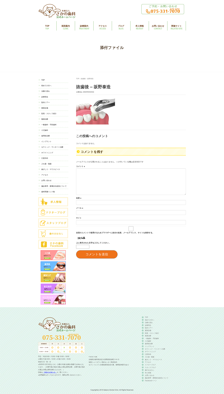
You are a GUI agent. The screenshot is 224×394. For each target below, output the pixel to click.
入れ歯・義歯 (46, 163)
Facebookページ (151, 380)
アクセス (103, 25)
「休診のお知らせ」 (50, 372)
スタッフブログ (150, 367)
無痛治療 (44, 119)
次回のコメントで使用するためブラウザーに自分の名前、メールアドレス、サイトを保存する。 (115, 232)
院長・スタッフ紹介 (49, 113)
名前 (78, 198)
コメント (80, 166)
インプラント (46, 141)
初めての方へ (46, 85)
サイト (79, 217)
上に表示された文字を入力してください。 (93, 242)
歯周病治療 (45, 135)
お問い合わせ (158, 25)
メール (79, 208)
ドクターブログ (150, 364)
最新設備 (44, 108)
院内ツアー (45, 102)
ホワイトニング (47, 152)
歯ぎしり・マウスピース (50, 169)
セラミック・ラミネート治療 (52, 147)
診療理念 (44, 96)
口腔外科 (44, 158)
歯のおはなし (149, 370)
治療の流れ (45, 91)
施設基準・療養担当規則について (54, 186)
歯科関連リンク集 (48, 191)
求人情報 (139, 25)
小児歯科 (44, 130)
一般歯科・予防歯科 (49, 124)
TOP (47, 25)
